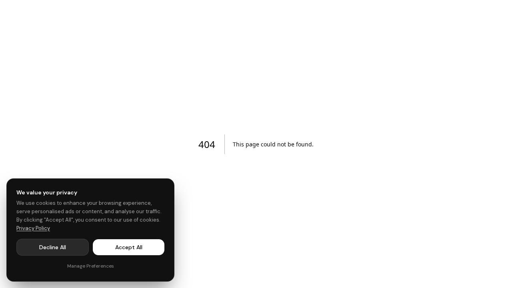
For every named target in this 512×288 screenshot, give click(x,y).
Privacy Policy (33, 228)
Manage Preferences (90, 266)
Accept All (128, 247)
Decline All (52, 247)
